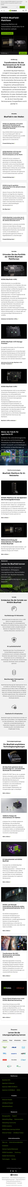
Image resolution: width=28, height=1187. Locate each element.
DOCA (18, 1090)
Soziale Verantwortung (8, 1155)
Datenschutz (5, 1177)
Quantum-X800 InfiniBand (9, 1086)
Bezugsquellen (6, 1116)
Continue (22, 7)
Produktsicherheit (11, 1183)
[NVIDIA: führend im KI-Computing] (13, 10)
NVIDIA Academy (7, 1126)
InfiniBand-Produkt (7, 1103)
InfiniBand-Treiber (18, 1132)
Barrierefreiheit (20, 1179)
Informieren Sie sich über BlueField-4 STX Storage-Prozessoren (11, 363)
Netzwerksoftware (7, 1106)
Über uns (4, 1142)
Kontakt (19, 1183)
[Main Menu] (2, 11)
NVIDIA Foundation (7, 1152)
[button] (23, 11)
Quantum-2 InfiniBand (8, 1090)
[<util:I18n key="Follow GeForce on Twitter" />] (16, 1171)
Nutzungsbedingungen (8, 1179)
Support (14, 1116)
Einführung (4, 53)
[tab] (5, 1040)
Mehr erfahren (6, 793)
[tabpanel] (14, 1056)
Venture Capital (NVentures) (10, 1149)
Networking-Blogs (7, 1119)
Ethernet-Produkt (7, 1099)
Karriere (14, 1159)
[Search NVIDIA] (4, 10)
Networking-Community (9, 1122)
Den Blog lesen (6, 209)
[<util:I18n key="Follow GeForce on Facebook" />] (10, 1171)
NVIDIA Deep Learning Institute (11, 1129)
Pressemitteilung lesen (8, 143)
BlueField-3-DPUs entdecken (8, 420)
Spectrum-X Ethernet (8, 1083)
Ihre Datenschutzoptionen (17, 1177)
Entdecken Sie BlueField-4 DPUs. (9, 319)
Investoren (5, 1145)
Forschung (18, 1152)
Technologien (6, 1159)
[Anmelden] (26, 10)
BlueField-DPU (6, 1080)
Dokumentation (18, 1119)
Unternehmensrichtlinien (13, 1181)
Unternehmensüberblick (16, 1142)
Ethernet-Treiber (6, 1132)
